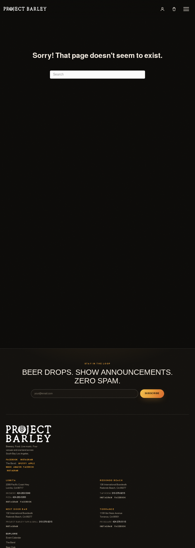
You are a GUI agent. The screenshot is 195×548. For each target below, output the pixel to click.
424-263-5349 (18, 493)
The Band (10, 542)
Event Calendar (13, 538)
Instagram (26, 460)
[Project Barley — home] (25, 9)
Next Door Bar (17, 509)
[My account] (162, 9)
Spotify (22, 463)
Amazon (17, 467)
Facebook (12, 460)
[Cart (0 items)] (174, 9)
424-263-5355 (16, 497)
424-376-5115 (113, 522)
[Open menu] (186, 9)
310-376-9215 (112, 493)
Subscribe (152, 393)
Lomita (11, 480)
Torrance (107, 509)
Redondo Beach (111, 480)
